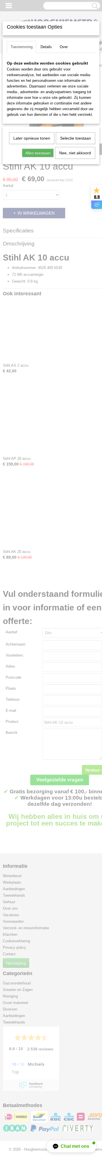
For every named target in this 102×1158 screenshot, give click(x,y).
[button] (71, 1146)
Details (46, 47)
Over (64, 47)
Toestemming (21, 47)
